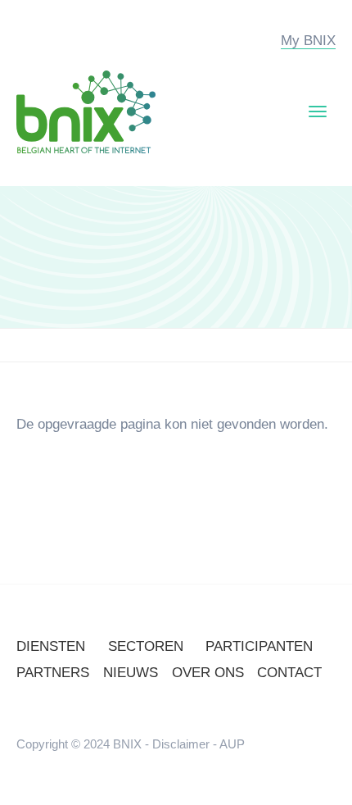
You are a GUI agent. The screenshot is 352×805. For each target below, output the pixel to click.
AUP (232, 744)
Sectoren (145, 646)
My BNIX (308, 40)
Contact (289, 672)
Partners (52, 672)
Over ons (208, 672)
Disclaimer (181, 744)
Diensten (50, 646)
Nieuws (130, 672)
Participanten (259, 646)
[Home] (86, 111)
